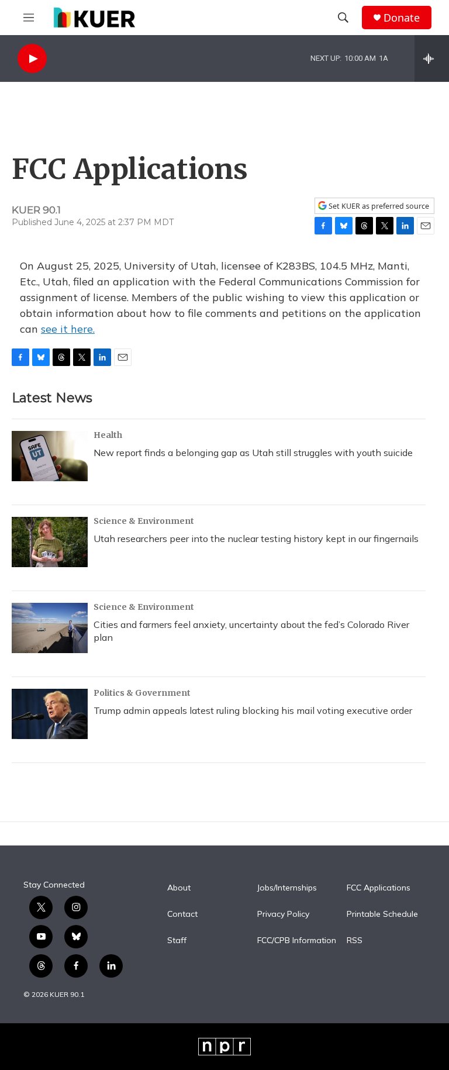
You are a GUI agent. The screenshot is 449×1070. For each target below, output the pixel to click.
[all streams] (432, 58)
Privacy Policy (283, 914)
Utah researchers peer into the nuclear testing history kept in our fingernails (256, 538)
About (179, 888)
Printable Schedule (382, 914)
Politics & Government (142, 693)
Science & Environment (144, 521)
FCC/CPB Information (296, 940)
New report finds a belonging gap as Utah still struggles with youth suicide (253, 452)
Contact (182, 914)
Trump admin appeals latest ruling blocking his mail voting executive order (253, 710)
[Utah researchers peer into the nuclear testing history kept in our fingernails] (50, 542)
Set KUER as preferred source (378, 206)
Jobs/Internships (287, 888)
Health (108, 435)
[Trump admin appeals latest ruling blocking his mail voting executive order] (50, 714)
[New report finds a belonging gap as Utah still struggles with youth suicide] (50, 456)
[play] (32, 58)
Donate (402, 18)
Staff (176, 940)
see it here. (68, 329)
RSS (354, 940)
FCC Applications (378, 888)
